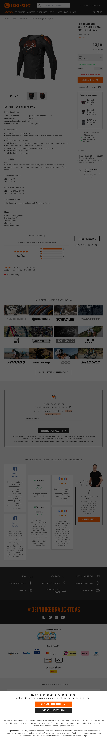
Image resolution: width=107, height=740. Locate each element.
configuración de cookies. (74, 698)
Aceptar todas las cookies (51, 704)
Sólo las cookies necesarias (53, 710)
